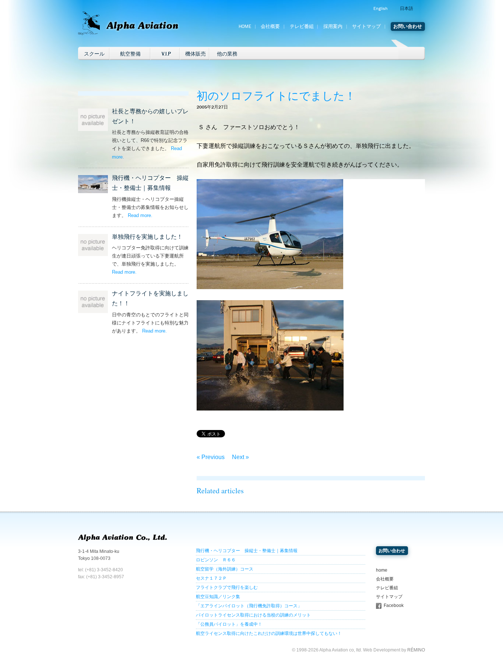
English (380, 8)
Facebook (394, 605)
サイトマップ (366, 26)
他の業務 (227, 54)
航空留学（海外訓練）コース (224, 569)
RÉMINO (416, 650)
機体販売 (195, 54)
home (381, 570)
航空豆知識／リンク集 (218, 596)
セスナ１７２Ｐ (211, 578)
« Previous (211, 457)
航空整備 (130, 54)
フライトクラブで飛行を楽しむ (227, 587)
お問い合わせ (407, 26)
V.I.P (166, 54)
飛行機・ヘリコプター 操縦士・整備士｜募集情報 (247, 550)
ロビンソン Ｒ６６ (216, 559)
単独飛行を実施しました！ (147, 237)
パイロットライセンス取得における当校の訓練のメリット (253, 615)
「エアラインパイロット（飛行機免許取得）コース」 (249, 605)
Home (245, 26)
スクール (94, 54)
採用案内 (332, 26)
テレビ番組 (302, 26)
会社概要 (270, 26)
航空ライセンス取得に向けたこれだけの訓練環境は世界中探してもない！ (269, 633)
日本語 (406, 8)
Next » (240, 457)
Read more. (140, 215)
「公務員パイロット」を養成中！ (229, 624)
